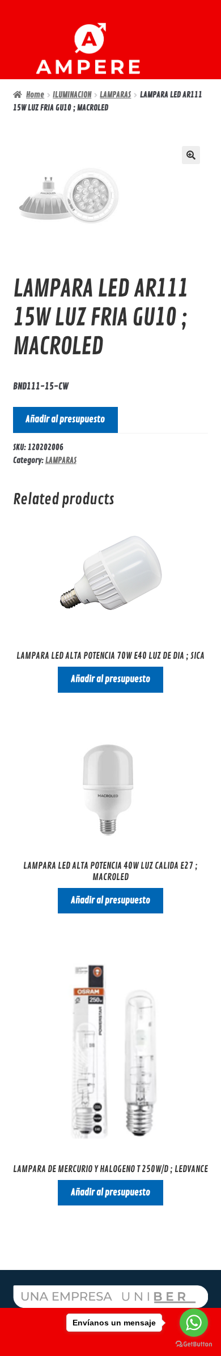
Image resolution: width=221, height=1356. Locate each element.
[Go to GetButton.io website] (194, 1344)
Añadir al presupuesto (65, 419)
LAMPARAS (115, 95)
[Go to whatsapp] (194, 1322)
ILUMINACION (72, 95)
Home (35, 95)
